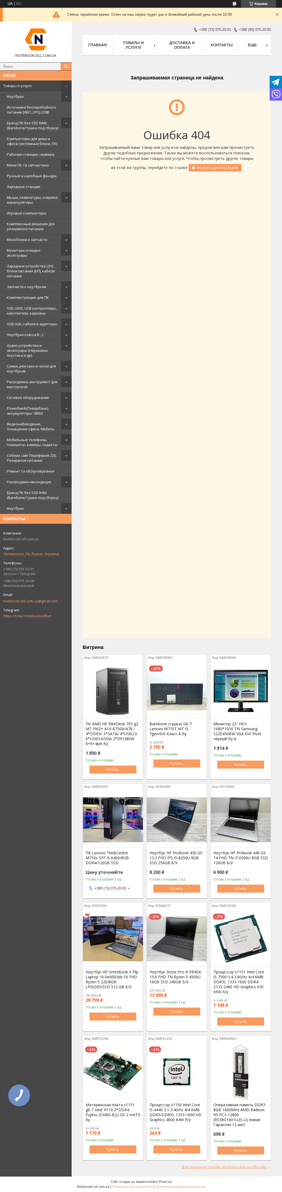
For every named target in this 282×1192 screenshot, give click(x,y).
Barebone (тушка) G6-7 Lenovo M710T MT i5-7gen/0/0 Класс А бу (171, 728)
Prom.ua (165, 1182)
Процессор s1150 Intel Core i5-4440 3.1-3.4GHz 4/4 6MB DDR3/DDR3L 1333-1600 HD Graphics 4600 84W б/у (176, 1112)
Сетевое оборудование (28, 397)
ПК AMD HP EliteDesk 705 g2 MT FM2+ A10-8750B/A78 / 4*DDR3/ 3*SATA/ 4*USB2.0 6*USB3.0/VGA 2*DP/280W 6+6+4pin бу (112, 733)
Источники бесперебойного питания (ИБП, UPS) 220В (31, 110)
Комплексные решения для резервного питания (31, 226)
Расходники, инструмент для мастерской (32, 384)
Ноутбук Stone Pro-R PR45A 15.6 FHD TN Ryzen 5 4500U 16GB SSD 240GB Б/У (175, 977)
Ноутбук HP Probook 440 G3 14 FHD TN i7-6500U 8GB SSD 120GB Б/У (240, 857)
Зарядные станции (23, 186)
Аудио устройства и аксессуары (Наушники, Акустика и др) (27, 350)
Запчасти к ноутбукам (26, 286)
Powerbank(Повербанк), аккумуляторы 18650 (28, 411)
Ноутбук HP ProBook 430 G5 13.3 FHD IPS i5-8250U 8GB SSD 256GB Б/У (176, 857)
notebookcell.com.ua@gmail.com (30, 600)
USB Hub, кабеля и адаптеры (32, 323)
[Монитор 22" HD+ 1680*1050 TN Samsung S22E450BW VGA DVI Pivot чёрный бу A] (241, 690)
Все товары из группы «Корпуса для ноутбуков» (224, 1166)
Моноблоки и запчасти (27, 239)
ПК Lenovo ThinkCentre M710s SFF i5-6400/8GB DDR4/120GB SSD (107, 857)
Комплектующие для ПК (28, 297)
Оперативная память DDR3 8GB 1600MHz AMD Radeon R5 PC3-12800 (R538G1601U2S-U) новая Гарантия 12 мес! (239, 1114)
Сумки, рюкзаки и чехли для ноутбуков (31, 369)
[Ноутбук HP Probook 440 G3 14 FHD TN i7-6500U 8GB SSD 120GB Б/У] (241, 819)
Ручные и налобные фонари (31, 175)
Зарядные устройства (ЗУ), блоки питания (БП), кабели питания (31, 271)
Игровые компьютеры (26, 213)
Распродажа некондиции (29, 481)
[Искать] (66, 66)
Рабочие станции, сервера (30, 154)
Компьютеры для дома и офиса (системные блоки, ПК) (32, 141)
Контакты (222, 45)
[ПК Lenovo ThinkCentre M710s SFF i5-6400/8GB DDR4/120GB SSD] (113, 819)
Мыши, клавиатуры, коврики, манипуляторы (32, 200)
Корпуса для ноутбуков (217, 167)
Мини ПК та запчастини (28, 165)
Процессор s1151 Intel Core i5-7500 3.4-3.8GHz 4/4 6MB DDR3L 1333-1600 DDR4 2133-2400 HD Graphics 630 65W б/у (238, 982)
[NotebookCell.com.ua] (35, 39)
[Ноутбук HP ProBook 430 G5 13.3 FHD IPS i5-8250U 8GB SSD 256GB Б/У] (177, 819)
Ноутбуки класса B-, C (25, 334)
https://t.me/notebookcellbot (27, 615)
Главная (97, 45)
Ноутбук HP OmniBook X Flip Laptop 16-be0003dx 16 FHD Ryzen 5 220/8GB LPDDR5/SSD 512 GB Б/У (112, 979)
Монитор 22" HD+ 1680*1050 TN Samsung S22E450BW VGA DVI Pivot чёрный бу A (237, 731)
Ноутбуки (15, 96)
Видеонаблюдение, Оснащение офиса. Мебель (31, 426)
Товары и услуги (17, 85)
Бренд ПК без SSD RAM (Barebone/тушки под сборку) (32, 125)
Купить (113, 769)
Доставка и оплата (182, 45)
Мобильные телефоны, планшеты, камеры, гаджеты (32, 442)
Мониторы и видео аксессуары (23, 253)
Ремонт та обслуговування (30, 471)
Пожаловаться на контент (132, 1187)
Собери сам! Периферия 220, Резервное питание (31, 458)
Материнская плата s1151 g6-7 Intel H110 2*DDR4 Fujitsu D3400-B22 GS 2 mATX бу (113, 1112)
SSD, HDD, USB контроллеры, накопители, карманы (32, 311)
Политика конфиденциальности (180, 1187)
